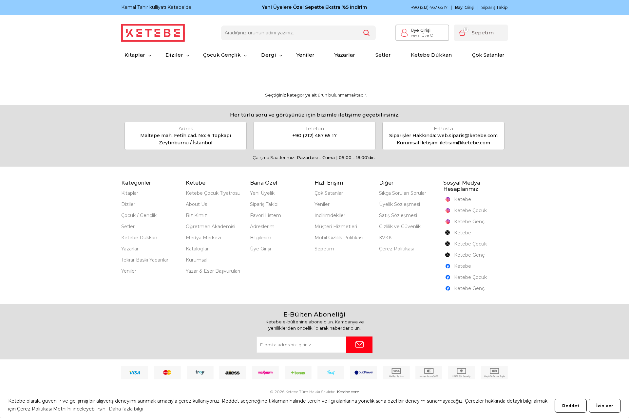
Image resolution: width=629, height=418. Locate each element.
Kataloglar (197, 249)
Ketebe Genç (469, 222)
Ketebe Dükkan (431, 55)
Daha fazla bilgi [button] (126, 409)
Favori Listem (265, 215)
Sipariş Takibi (264, 204)
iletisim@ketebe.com (465, 143)
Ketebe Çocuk (470, 210)
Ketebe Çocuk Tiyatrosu (213, 193)
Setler (383, 55)
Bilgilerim (260, 238)
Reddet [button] (570, 405)
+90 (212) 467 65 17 (429, 7)
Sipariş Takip (494, 7)
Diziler (174, 55)
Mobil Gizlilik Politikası (338, 238)
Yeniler (305, 55)
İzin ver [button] (604, 405)
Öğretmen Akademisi (210, 226)
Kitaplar (134, 55)
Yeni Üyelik (262, 193)
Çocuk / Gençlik (139, 215)
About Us (196, 204)
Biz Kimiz (196, 215)
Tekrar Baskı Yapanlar (144, 260)
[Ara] (366, 33)
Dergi (268, 55)
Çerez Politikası (396, 249)
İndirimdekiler (329, 215)
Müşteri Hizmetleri (335, 226)
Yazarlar (344, 55)
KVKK (385, 238)
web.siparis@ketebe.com (467, 135)
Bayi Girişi (464, 7)
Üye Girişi (420, 30)
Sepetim (324, 249)
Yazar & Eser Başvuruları (213, 271)
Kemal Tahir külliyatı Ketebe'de (156, 7)
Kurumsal (196, 260)
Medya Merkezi (203, 238)
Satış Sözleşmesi (398, 215)
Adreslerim (262, 226)
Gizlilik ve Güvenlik (400, 226)
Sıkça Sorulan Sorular (402, 193)
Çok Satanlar (488, 55)
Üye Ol (422, 35)
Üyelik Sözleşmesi (399, 204)
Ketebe (462, 199)
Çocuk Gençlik (222, 55)
